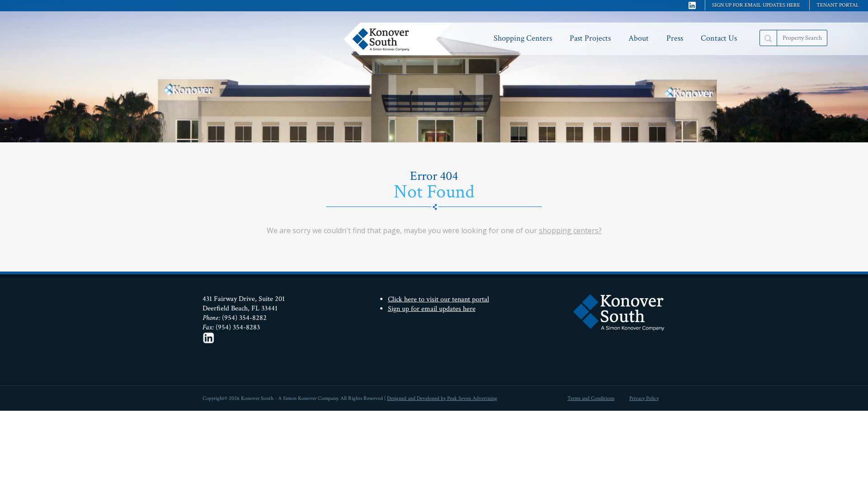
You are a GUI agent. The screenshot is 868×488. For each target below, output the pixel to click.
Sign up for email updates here (756, 5)
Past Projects (590, 38)
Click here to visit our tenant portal (438, 299)
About (638, 38)
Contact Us (719, 38)
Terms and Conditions (590, 398)
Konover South (400, 39)
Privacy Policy (644, 398)
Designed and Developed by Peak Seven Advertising (442, 398)
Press (674, 38)
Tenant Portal (837, 5)
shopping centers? (570, 230)
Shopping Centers (523, 38)
